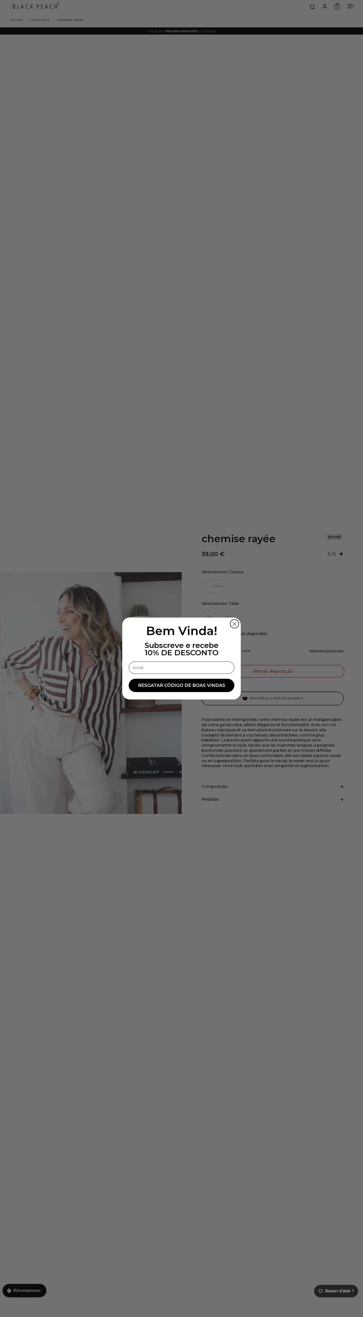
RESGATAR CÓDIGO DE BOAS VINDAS (181, 685)
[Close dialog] (234, 624)
